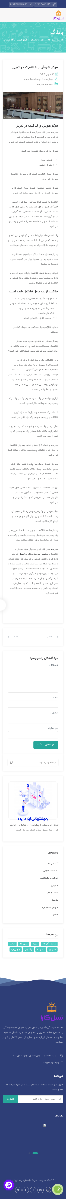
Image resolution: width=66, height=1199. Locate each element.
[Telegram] (40, 1190)
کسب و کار (52, 893)
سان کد (24, 944)
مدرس (52, 949)
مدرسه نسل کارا (50, 549)
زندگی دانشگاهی (49, 878)
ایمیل (54, 713)
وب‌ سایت (53, 728)
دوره (35, 944)
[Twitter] (18, 1190)
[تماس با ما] (57, 1189)
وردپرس (15, 949)
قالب (12, 944)
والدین (28, 949)
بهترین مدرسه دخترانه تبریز (34, 554)
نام (55, 698)
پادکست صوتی (50, 871)
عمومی (49, 84)
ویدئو (55, 915)
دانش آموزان (49, 944)
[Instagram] (33, 1190)
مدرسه (40, 84)
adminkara (29, 79)
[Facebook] (26, 1190)
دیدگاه (53, 665)
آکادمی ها (53, 863)
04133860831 (43, 4)
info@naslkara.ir (18, 4)
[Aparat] (48, 1190)
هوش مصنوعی (50, 907)
